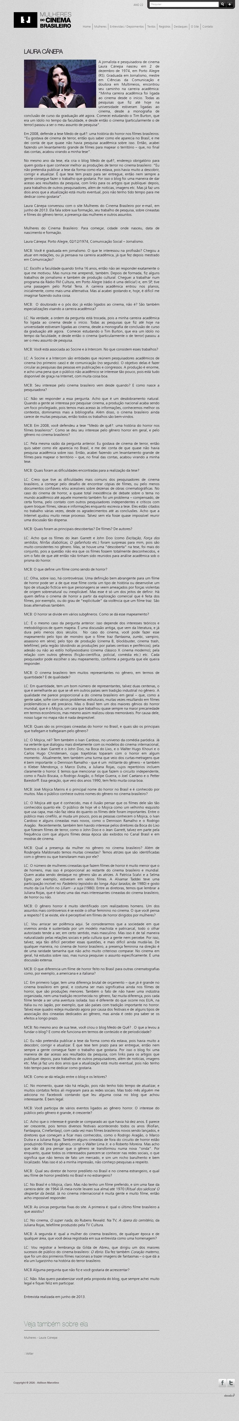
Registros (164, 27)
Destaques (180, 27)
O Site (195, 27)
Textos (151, 27)
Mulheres (100, 27)
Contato (207, 27)
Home (87, 27)
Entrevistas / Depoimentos (127, 27)
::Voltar (28, 1354)
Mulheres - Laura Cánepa (40, 1338)
